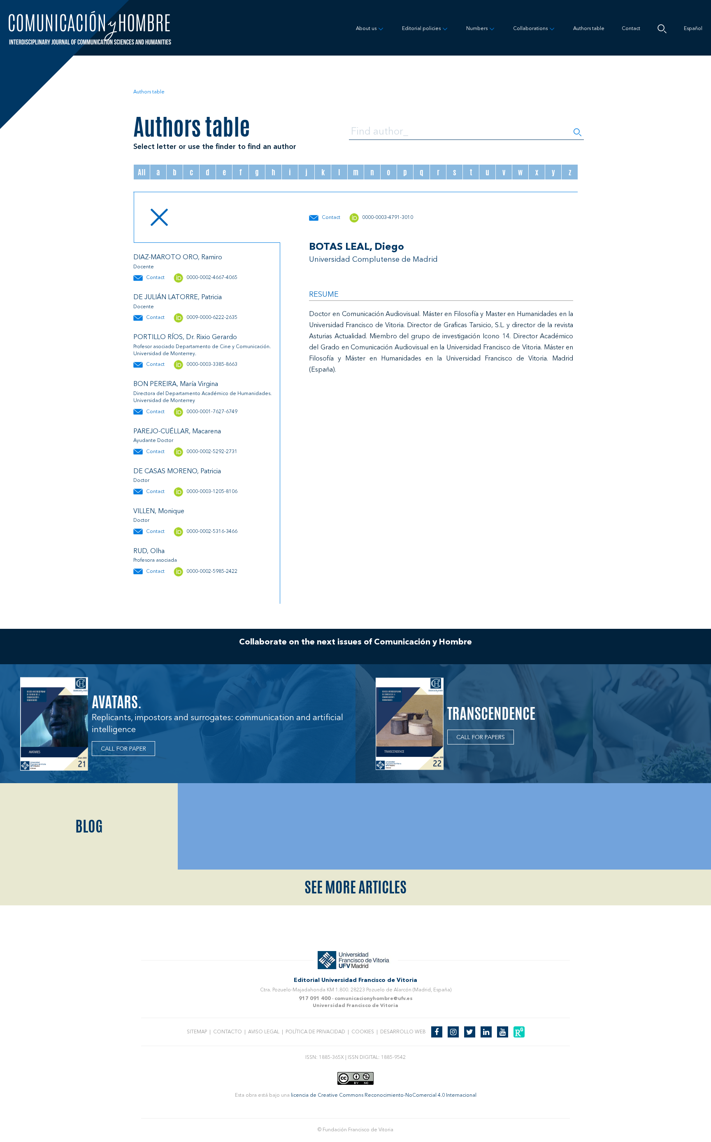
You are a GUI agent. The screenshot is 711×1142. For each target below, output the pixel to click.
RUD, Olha (149, 551)
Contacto (227, 1032)
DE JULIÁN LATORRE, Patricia (177, 297)
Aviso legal (263, 1032)
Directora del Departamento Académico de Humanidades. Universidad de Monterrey (202, 397)
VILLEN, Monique (158, 511)
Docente (143, 267)
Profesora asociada (155, 560)
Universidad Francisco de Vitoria (355, 1005)
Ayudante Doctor (153, 440)
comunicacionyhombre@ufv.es (374, 998)
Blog (89, 826)
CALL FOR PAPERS (480, 737)
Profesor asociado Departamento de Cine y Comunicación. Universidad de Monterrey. (202, 350)
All (142, 172)
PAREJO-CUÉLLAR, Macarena (177, 431)
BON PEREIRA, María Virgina (175, 384)
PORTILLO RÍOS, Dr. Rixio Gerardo (185, 337)
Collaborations (530, 28)
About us (366, 28)
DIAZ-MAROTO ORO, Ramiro (177, 257)
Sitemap (197, 1032)
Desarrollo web (403, 1032)
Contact (631, 28)
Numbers (477, 28)
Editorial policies (421, 28)
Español (693, 28)
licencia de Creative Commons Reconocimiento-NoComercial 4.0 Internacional (383, 1095)
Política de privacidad (315, 1032)
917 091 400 (315, 998)
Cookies (362, 1032)
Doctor (141, 480)
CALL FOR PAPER (123, 749)
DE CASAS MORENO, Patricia (177, 471)
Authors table (588, 28)
